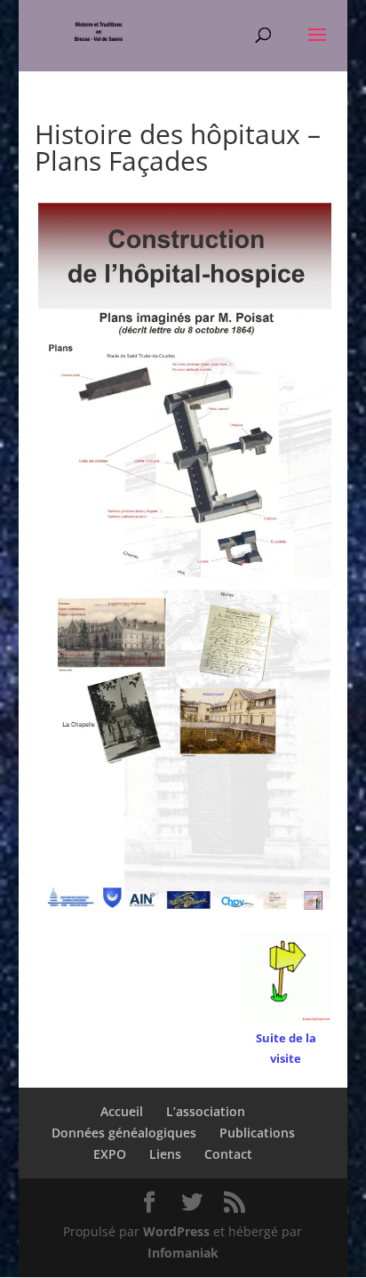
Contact (228, 1153)
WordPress (176, 1231)
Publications (257, 1132)
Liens (165, 1153)
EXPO (109, 1153)
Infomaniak (183, 1252)
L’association (205, 1111)
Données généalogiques (124, 1132)
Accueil (121, 1111)
